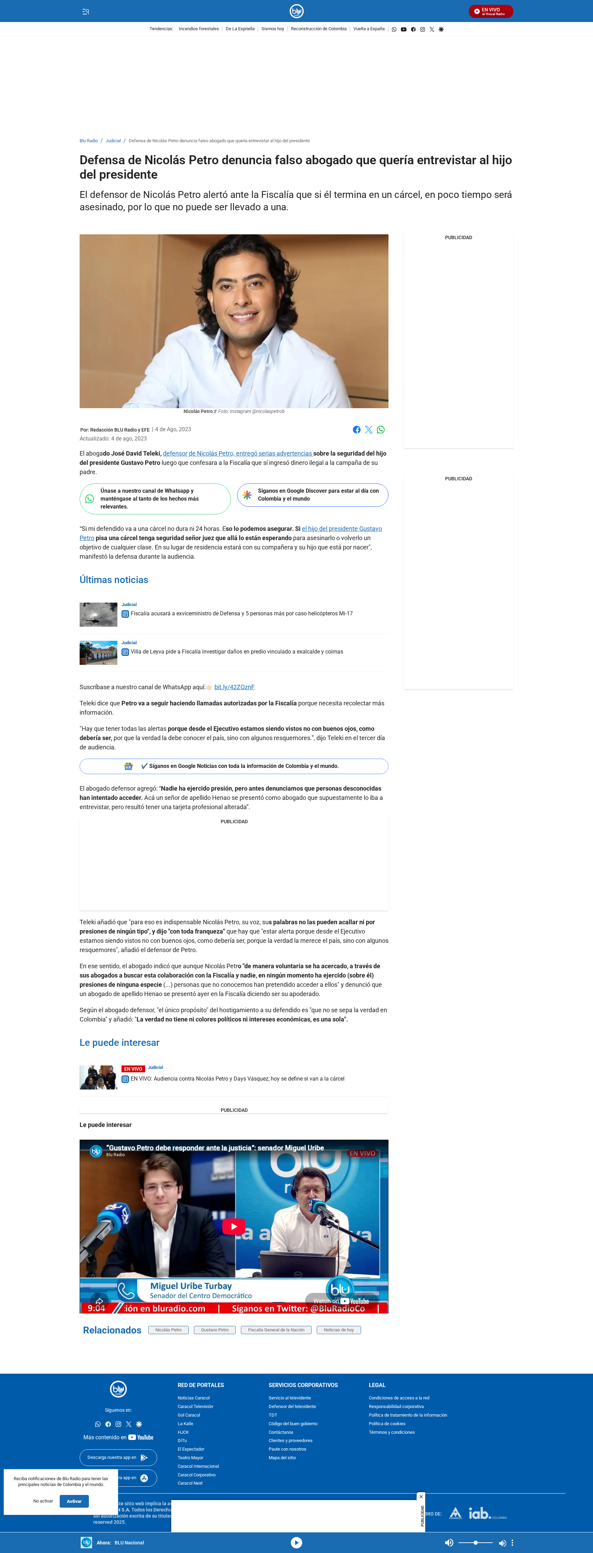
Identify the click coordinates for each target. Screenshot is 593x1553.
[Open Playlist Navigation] (512, 1542)
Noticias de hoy (339, 1329)
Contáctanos (281, 1432)
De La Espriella (240, 29)
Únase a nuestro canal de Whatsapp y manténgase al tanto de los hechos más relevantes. (150, 499)
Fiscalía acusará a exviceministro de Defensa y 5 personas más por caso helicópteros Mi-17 (242, 613)
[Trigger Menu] (86, 11)
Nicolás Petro (168, 1329)
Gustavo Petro (215, 1329)
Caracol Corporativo (197, 1475)
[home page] (297, 11)
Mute (449, 1543)
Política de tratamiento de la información (408, 1415)
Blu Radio (89, 141)
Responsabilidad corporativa (396, 1407)
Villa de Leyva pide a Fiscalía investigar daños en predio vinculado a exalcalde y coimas (237, 651)
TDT (273, 1415)
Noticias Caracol (194, 1398)
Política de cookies (387, 1424)
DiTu (182, 1441)
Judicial (113, 141)
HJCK (183, 1432)
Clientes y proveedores (291, 1441)
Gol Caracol (189, 1415)
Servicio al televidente (290, 1398)
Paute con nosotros (287, 1450)
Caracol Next (190, 1484)
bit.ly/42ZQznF (234, 687)
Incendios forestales (199, 29)
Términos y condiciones (392, 1432)
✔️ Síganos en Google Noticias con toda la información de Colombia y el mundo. (240, 766)
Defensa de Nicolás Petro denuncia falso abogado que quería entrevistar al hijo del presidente (219, 141)
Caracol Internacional (198, 1466)
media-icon (296, 1542)
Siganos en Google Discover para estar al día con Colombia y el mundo (318, 495)
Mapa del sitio (282, 1458)
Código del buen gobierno (293, 1424)
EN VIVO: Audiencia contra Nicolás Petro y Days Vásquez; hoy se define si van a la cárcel (238, 1078)
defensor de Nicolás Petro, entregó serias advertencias (238, 453)
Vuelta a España (369, 29)
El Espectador (191, 1450)
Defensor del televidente (292, 1407)
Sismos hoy (272, 29)
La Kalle (185, 1424)
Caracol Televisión (195, 1407)
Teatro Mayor (190, 1458)
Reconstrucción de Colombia (319, 29)
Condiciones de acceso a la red (399, 1398)
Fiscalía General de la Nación (276, 1329)
